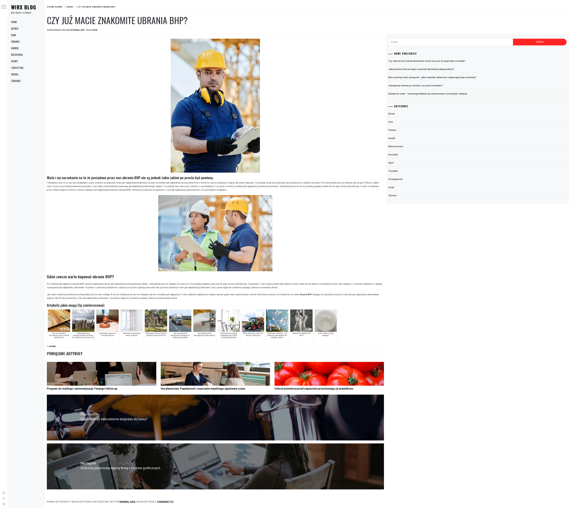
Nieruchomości (395, 146)
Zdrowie (16, 81)
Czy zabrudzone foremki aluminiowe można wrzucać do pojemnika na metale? (426, 61)
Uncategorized (395, 179)
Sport (14, 61)
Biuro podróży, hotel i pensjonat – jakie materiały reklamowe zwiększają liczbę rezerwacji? (432, 77)
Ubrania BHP (306, 294)
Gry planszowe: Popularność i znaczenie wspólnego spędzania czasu (203, 388)
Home (14, 22)
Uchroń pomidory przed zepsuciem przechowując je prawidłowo (313, 388)
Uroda (14, 74)
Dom (13, 35)
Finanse (15, 41)
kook (94, 30)
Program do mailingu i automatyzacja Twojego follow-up (82, 388)
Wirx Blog (23, 7)
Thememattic (165, 502)
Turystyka (17, 68)
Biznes (14, 28)
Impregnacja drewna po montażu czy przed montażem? (415, 85)
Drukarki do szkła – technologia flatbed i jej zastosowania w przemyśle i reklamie (427, 93)
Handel (15, 48)
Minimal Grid (127, 502)
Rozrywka (17, 55)
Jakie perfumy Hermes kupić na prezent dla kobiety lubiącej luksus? (421, 69)
